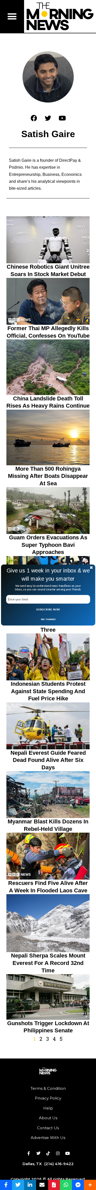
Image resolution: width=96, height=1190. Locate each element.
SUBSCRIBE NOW (48, 609)
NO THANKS (48, 619)
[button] (48, 574)
